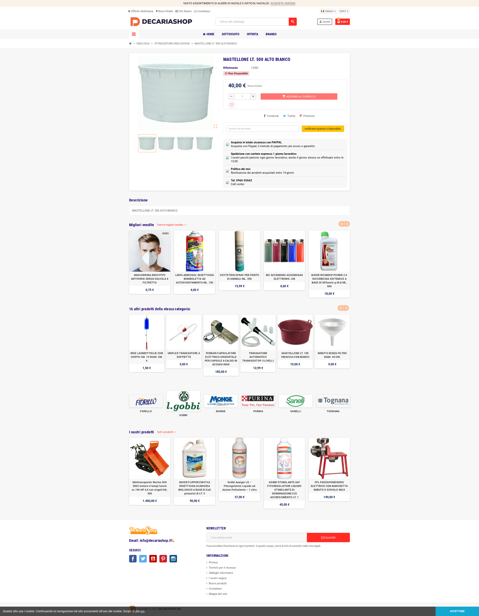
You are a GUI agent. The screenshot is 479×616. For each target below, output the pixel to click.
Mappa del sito (218, 594)
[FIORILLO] (146, 401)
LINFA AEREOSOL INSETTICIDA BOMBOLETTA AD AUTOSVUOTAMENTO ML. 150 (194, 279)
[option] (149, 264)
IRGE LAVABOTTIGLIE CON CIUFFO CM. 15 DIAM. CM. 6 (146, 357)
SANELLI (295, 411)
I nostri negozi (218, 578)
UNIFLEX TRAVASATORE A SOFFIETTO (184, 355)
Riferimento (230, 68)
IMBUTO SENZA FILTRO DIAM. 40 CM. (332, 355)
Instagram (173, 558)
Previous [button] (341, 224)
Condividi (273, 116)
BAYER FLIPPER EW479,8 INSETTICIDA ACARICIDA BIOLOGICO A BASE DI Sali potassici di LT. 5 (194, 488)
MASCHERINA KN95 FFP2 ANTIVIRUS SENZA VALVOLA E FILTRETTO (149, 279)
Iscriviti (329, 537)
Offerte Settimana (140, 11)
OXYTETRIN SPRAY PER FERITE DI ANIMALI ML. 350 (239, 277)
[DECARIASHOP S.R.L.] (162, 21)
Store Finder (164, 11)
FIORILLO (146, 411)
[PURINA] (258, 401)
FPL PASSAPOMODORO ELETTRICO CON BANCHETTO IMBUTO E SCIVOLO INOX (329, 486)
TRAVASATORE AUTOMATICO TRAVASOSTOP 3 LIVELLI (258, 357)
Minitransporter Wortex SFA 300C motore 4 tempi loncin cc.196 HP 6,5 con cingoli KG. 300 (150, 488)
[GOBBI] (183, 401)
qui (142, 611)
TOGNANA (333, 411)
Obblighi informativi (221, 573)
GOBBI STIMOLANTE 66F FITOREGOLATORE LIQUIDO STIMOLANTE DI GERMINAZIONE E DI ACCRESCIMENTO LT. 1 (284, 490)
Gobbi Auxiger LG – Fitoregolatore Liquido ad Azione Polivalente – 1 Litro (239, 486)
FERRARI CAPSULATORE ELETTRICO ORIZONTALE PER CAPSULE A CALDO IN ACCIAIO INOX (221, 359)
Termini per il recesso (222, 567)
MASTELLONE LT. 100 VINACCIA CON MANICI (295, 355)
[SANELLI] (295, 401)
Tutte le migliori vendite (171, 224)
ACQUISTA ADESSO (283, 3)
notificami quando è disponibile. (323, 128)
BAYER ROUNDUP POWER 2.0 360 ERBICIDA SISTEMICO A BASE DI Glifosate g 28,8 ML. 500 (329, 281)
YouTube (153, 558)
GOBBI (183, 415)
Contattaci (203, 11)
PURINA (258, 411)
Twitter (143, 558)
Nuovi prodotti (218, 583)
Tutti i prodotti (166, 432)
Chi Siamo (185, 11)
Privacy (213, 562)
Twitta (291, 116)
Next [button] (347, 224)
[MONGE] (221, 401)
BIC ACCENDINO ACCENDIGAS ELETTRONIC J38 (284, 277)
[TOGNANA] (333, 401)
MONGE (220, 411)
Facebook (133, 558)
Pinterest (309, 116)
